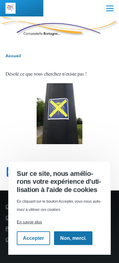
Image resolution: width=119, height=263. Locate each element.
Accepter (33, 238)
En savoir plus (29, 222)
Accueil (13, 55)
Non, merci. (73, 238)
